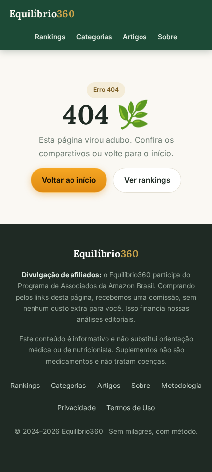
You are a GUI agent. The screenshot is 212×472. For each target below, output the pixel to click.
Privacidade (76, 407)
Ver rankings (147, 180)
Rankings (50, 37)
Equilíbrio (42, 13)
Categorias (94, 37)
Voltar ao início (69, 180)
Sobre (167, 37)
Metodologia (181, 385)
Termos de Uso (130, 407)
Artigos (135, 37)
